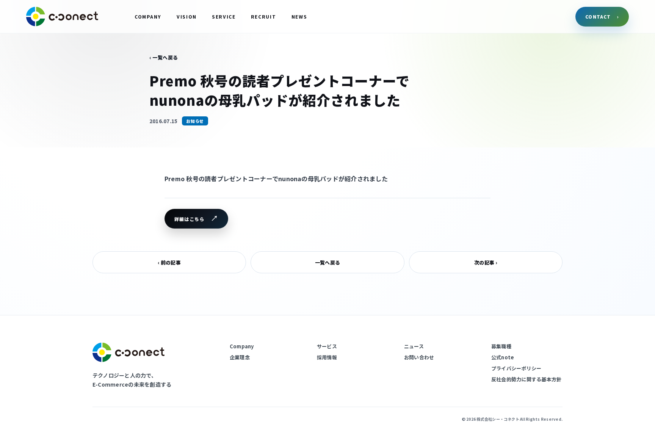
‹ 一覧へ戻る (163, 57)
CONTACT (602, 16)
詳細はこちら (189, 219)
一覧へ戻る (327, 262)
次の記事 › (485, 262)
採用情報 (327, 357)
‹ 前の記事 (169, 262)
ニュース (414, 346)
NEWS (299, 16)
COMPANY (148, 16)
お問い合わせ (419, 357)
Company (242, 346)
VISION (187, 16)
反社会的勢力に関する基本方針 (526, 379)
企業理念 (240, 357)
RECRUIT (263, 16)
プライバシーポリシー (516, 368)
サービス (327, 346)
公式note (502, 357)
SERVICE (224, 16)
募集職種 (501, 346)
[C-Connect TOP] (62, 16)
